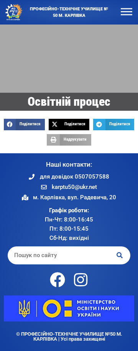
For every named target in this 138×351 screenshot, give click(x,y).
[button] (24, 124)
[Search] (120, 255)
